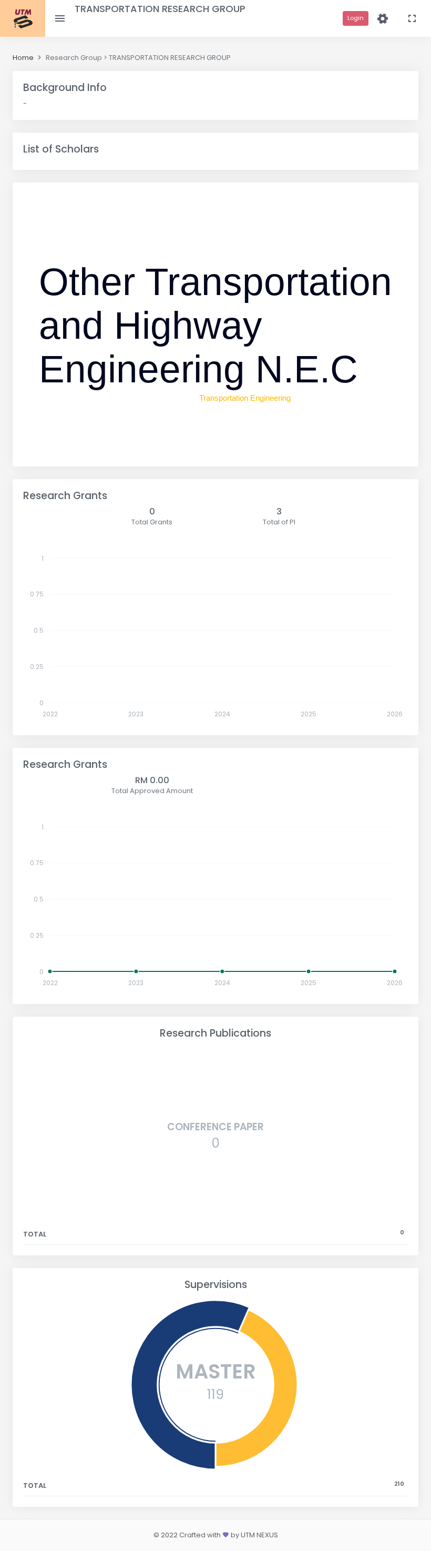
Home (23, 58)
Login (355, 18)
